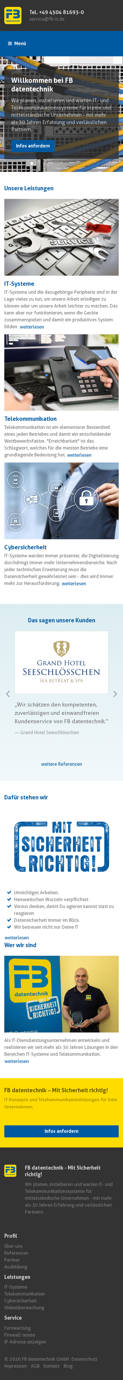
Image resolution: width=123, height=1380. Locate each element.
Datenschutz (85, 1359)
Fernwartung (17, 1328)
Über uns (13, 1246)
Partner (12, 1260)
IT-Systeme (15, 1287)
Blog (68, 1366)
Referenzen (16, 1253)
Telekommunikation (24, 1294)
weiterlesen (32, 327)
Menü (19, 43)
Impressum (15, 1366)
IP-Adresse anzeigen (25, 1342)
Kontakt (51, 1366)
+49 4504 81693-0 (61, 12)
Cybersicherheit (20, 1301)
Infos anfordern (33, 146)
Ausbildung (15, 1267)
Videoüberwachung (24, 1307)
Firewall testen (19, 1335)
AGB (35, 1366)
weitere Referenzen (61, 764)
